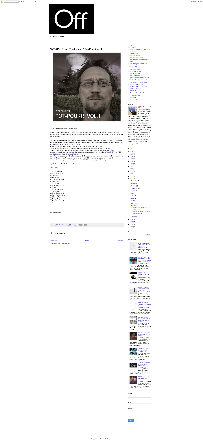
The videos (133, 91)
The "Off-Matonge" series (137, 84)
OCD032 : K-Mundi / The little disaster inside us (144, 378)
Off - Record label (145, 107)
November (134, 183)
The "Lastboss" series (136, 75)
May (132, 198)
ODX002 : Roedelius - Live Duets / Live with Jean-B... (141, 212)
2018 (131, 171)
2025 (131, 154)
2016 (131, 176)
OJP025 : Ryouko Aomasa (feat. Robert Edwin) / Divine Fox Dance (144, 319)
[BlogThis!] (81, 225)
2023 (131, 159)
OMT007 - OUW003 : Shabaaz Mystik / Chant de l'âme (144, 350)
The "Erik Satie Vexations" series (139, 80)
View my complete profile (135, 144)
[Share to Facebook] (85, 225)
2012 (131, 224)
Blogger (109, 439)
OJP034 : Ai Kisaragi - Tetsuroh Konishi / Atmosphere (144, 364)
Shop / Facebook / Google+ (137, 93)
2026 (131, 151)
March (133, 203)
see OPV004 (73, 154)
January (133, 216)
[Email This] (79, 225)
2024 (131, 156)
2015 (131, 179)
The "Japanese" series (136, 71)
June (132, 196)
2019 (131, 169)
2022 (131, 161)
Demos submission (135, 95)
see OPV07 (110, 152)
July (132, 193)
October (133, 186)
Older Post (120, 240)
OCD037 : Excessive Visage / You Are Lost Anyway (144, 334)
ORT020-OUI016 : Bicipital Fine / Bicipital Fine (144, 304)
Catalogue (133, 47)
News (131, 45)
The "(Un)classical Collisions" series (140, 78)
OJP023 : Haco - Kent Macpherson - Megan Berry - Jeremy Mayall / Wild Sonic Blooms (144, 260)
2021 (131, 164)
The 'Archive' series (135, 88)
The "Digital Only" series (136, 57)
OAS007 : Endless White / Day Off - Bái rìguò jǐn (144, 244)
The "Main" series (135, 55)
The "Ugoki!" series (135, 69)
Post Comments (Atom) (64, 244)
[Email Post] (75, 224)
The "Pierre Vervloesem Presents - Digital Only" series (139, 64)
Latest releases (134, 53)
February (134, 205)
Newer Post (53, 240)
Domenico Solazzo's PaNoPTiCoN (139, 86)
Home (87, 240)
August (133, 191)
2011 (131, 227)
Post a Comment (57, 237)
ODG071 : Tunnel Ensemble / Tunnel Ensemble (143, 288)
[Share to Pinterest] (87, 225)
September (134, 188)
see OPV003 (84, 160)
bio (114, 140)
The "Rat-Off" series (135, 67)
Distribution (133, 97)
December (134, 181)
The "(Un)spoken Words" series (138, 82)
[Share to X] (83, 225)
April (132, 200)
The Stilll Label (134, 99)
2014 (131, 219)
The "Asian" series (135, 73)
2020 (131, 166)
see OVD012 (54, 154)
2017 (131, 174)
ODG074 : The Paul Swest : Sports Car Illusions (143, 274)
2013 (131, 222)
